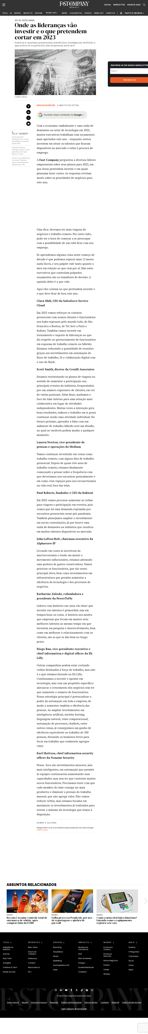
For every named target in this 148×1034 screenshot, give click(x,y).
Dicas (131, 961)
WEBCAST (99, 13)
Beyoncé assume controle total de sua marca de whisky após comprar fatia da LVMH (27, 920)
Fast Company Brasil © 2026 (74, 1009)
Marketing (57, 961)
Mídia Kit (115, 1002)
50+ (30, 972)
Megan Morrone (46, 105)
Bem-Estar (32, 947)
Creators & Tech (10, 967)
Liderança (32, 958)
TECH (5, 13)
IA (11, 13)
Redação (54, 1002)
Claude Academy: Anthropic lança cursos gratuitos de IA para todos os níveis (20, 150)
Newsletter (119, 5)
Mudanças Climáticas (83, 948)
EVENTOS (110, 13)
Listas (131, 965)
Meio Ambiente (84, 958)
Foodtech (82, 972)
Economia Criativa (108, 948)
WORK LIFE (51, 13)
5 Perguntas (134, 952)
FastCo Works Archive (131, 1002)
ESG (80, 954)
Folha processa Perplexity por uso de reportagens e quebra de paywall (20, 140)
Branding (57, 947)
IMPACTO (28, 13)
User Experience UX (61, 965)
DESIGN (38, 13)
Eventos (132, 947)
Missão (25, 1002)
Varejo (106, 969)
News (131, 970)
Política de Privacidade (71, 1002)
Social (107, 5)
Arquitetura (58, 952)
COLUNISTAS (76, 13)
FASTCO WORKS (133, 13)
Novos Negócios (110, 960)
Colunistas (133, 956)
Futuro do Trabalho (32, 953)
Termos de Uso (91, 1002)
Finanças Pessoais (107, 955)
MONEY (17, 13)
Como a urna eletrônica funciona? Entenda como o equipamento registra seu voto (21, 161)
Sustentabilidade (86, 967)
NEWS (64, 13)
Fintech (106, 965)
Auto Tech (7, 958)
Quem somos (13, 1002)
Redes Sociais (9, 972)
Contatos (104, 1002)
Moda (55, 956)
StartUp (106, 974)
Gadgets (7, 963)
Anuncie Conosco (39, 1002)
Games (6, 954)
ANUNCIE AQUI (133, 5)
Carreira (31, 963)
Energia (81, 963)
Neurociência (34, 967)
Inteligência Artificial (8, 948)
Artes (55, 970)
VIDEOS (88, 13)
